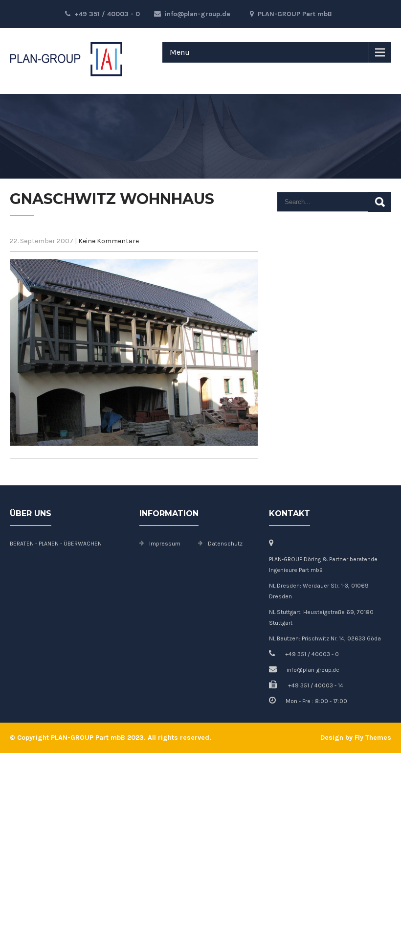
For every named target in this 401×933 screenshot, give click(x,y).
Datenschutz (225, 543)
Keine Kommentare (108, 241)
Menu (180, 52)
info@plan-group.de (197, 14)
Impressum (164, 543)
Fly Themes (373, 737)
